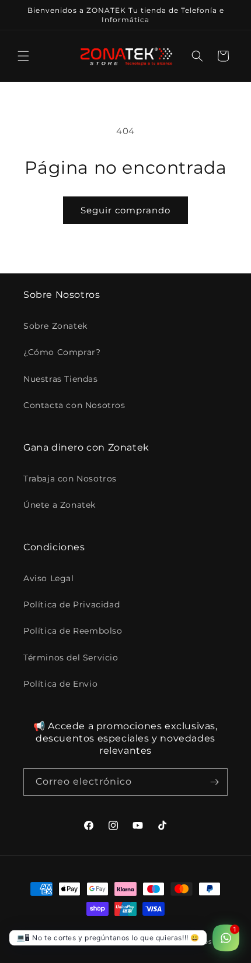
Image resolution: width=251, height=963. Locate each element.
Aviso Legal (48, 578)
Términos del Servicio (70, 657)
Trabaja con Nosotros (70, 478)
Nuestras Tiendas (60, 379)
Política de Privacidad (71, 604)
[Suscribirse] (214, 782)
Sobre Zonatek (55, 326)
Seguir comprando (125, 210)
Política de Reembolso (73, 630)
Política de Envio (60, 684)
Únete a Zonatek (59, 505)
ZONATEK (85, 941)
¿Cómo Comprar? (61, 352)
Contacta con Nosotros (74, 405)
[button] (23, 56)
